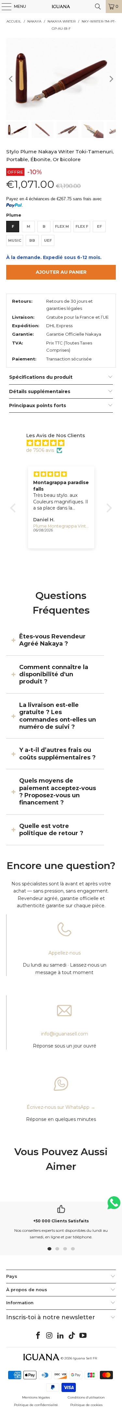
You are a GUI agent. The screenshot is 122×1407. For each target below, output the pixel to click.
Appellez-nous (64, 953)
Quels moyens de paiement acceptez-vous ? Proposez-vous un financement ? (57, 791)
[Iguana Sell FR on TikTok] (72, 1336)
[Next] (111, 79)
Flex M (62, 226)
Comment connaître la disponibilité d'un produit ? (53, 674)
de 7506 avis (40, 450)
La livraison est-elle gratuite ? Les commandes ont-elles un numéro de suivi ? (57, 715)
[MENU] (3, 6)
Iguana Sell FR (85, 1358)
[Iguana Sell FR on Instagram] (49, 1336)
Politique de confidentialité (36, 1405)
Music (14, 240)
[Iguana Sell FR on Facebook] (38, 1336)
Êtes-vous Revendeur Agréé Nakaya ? (52, 640)
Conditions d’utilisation (86, 1397)
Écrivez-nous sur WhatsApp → (61, 1107)
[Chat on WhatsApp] (113, 1205)
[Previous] (11, 79)
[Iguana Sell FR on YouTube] (83, 1336)
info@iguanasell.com (64, 1034)
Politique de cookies (86, 1405)
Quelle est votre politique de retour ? (51, 829)
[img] (64, 443)
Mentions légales (36, 1397)
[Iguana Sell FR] (61, 6)
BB (32, 240)
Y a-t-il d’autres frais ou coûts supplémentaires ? (57, 753)
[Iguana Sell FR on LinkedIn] (61, 1336)
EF (99, 226)
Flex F (81, 226)
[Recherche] (98, 6)
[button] (14, 507)
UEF (48, 240)
